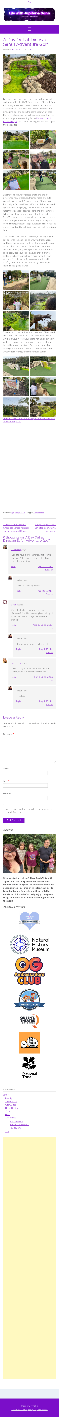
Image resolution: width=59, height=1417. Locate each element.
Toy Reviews (15, 1127)
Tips (7, 1131)
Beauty (8, 1098)
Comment (8, 734)
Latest (6, 1094)
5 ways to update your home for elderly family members (45, 527)
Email (6, 781)
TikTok (39, 1410)
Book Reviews (16, 1121)
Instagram (32, 1410)
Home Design (11, 1108)
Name (6, 768)
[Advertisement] (29, 1258)
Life (12, 512)
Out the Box (33, 1406)
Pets (7, 1111)
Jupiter (29, 49)
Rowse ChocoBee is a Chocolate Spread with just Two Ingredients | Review (16, 527)
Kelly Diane (16, 663)
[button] (29, 29)
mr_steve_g (16, 549)
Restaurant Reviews (19, 1124)
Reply (13, 566)
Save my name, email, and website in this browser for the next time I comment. (28, 811)
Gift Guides (10, 1104)
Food (7, 1114)
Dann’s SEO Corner (19, 1410)
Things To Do (20, 512)
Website (7, 793)
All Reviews (10, 1117)
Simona (14, 604)
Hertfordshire (38, 512)
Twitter (45, 1410)
